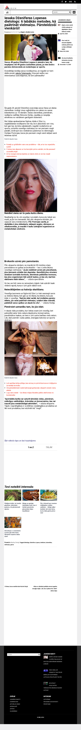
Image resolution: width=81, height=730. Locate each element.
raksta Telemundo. (23, 73)
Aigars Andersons (27, 32)
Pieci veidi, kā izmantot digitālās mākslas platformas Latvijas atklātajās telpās (67, 45)
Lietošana (46, 699)
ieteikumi (42, 542)
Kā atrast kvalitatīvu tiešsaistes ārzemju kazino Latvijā (67, 60)
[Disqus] (30, 620)
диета (12, 544)
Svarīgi (17, 542)
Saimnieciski (14, 701)
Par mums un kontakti (50, 701)
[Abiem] (7, 12)
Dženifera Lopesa (35, 542)
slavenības (49, 542)
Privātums (46, 704)
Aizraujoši (13, 706)
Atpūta (13, 542)
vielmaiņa (7, 544)
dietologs (26, 542)
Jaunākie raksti (15, 699)
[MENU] (74, 12)
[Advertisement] (30, 92)
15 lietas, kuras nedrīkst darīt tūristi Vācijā (16, 586)
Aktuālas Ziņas (15, 704)
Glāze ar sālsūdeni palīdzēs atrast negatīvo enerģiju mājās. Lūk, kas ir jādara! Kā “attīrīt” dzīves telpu (44, 589)
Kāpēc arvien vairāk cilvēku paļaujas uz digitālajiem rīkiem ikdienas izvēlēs (67, 28)
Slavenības (13, 711)
